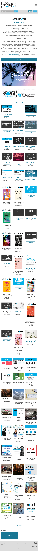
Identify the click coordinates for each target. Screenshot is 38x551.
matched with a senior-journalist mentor (11, 54)
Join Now (30, 11)
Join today (19, 59)
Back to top (34, 546)
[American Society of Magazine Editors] (8, 7)
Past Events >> (19, 525)
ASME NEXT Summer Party (30, 179)
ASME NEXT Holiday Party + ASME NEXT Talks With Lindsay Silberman (30, 341)
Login (35, 11)
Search (15, 11)
